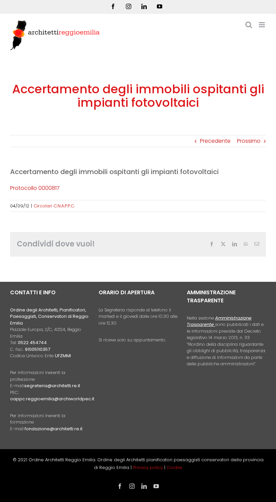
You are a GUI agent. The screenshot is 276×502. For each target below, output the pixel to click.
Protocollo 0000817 (35, 188)
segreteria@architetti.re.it (52, 385)
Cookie (174, 467)
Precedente (215, 141)
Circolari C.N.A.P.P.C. (54, 206)
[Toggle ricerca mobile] (248, 24)
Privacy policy (148, 467)
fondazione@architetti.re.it (53, 429)
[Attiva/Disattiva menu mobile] (262, 24)
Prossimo (249, 141)
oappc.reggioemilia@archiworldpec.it (52, 399)
